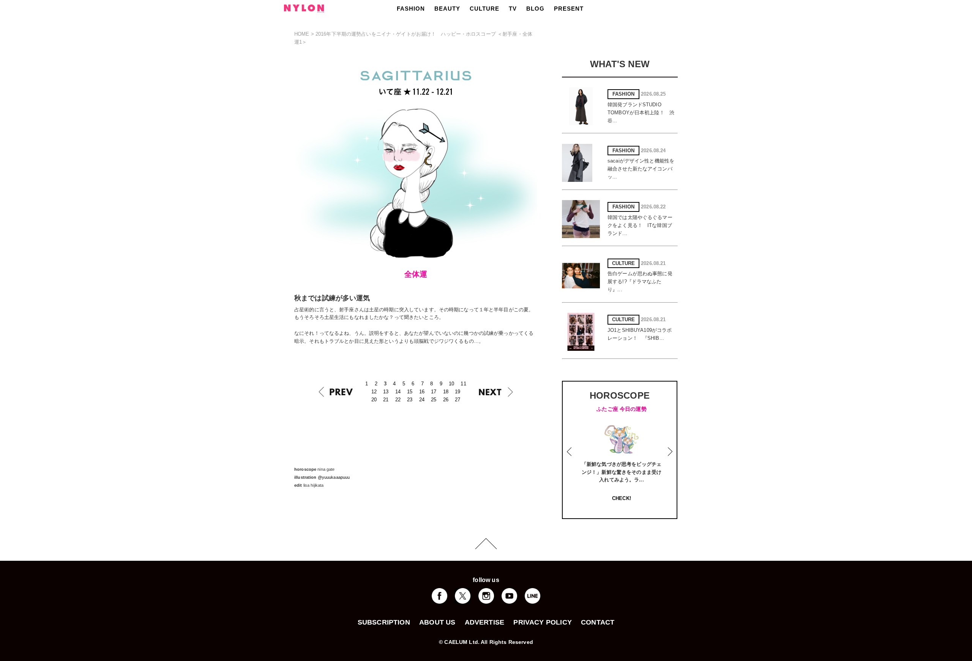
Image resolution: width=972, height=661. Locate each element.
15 (409, 391)
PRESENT (569, 8)
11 (463, 384)
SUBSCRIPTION (384, 622)
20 (374, 399)
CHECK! (621, 498)
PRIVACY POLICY (542, 622)
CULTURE (484, 8)
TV (513, 8)
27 (457, 399)
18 (445, 391)
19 (457, 391)
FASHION (411, 8)
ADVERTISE (485, 622)
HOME (301, 34)
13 (385, 391)
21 (385, 399)
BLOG (535, 8)
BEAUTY (447, 8)
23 (409, 399)
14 (398, 391)
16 (421, 391)
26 (445, 399)
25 (433, 399)
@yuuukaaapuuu (334, 477)
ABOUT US (437, 622)
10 (451, 384)
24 (421, 399)
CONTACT (597, 622)
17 (433, 391)
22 (398, 399)
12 (374, 391)
